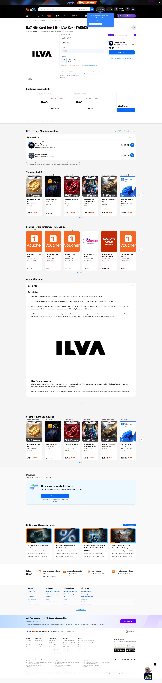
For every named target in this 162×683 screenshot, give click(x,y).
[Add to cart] (132, 145)
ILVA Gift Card (57, 20)
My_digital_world (41, 154)
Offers (28, 121)
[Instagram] (128, 659)
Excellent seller (41, 146)
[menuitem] (29, 16)
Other (49, 20)
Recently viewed (38, 121)
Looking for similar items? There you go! (46, 226)
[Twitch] (121, 659)
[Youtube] (118, 659)
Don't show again (95, 24)
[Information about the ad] (43, 142)
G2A (29, 20)
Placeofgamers (119, 42)
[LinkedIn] (134, 659)
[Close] (159, 2)
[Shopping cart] (133, 9)
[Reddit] (125, 659)
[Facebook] (115, 659)
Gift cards (35, 20)
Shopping (42, 20)
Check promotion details (33, 621)
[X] (131, 659)
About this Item (50, 121)
